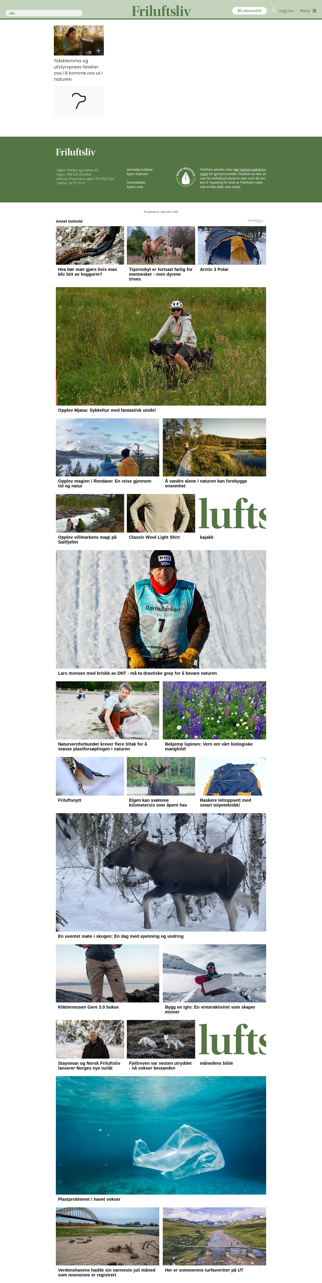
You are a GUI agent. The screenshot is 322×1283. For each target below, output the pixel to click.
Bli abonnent (249, 11)
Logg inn (286, 11)
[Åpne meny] (307, 10)
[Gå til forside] (161, 11)
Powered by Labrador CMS (161, 211)
